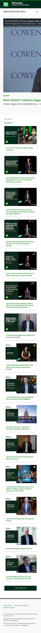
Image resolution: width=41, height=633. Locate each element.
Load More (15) (21, 588)
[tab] (20, 11)
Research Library (9, 607)
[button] (20, 11)
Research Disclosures (21, 605)
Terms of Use (7, 605)
